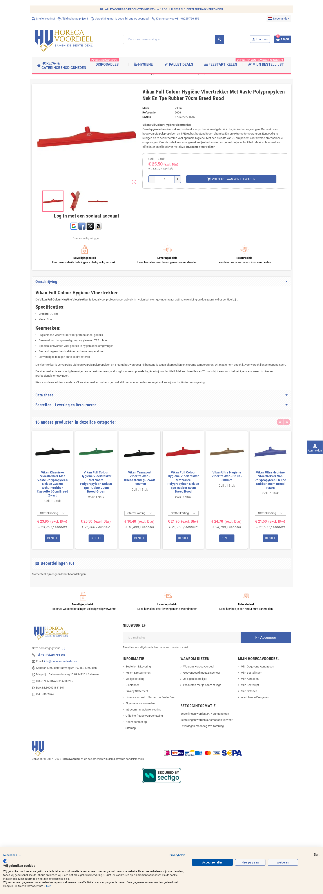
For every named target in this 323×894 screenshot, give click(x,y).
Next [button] (286, 422)
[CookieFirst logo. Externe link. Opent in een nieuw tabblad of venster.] (5, 861)
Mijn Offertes (249, 691)
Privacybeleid (177, 855)
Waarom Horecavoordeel (198, 666)
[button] (12, 855)
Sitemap (130, 728)
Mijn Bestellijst (250, 685)
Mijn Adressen (250, 678)
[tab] (161, 281)
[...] (63, 648)
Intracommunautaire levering (143, 709)
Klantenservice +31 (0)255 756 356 (177, 18)
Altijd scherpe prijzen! (74, 18)
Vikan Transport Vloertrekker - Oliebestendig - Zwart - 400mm (139, 478)
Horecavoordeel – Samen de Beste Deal (150, 697)
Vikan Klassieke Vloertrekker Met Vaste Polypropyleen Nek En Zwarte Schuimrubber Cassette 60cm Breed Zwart (52, 484)
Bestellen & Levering (138, 666)
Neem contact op (136, 721)
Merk (145, 108)
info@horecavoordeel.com (60, 661)
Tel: (50, 654)
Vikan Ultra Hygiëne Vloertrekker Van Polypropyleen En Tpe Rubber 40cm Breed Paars (270, 480)
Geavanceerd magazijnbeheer (201, 672)
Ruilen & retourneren (138, 672)
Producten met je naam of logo (202, 685)
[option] (52, 490)
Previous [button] (280, 422)
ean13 (146, 117)
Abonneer (267, 637)
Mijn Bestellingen (251, 672)
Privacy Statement (136, 691)
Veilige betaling (134, 678)
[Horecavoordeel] (65, 39)
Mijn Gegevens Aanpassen (257, 666)
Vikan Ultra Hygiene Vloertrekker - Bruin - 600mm (227, 476)
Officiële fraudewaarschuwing (144, 715)
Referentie (149, 112)
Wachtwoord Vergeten (255, 697)
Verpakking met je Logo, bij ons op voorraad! (121, 18)
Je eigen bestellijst (195, 678)
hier (48, 886)
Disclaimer (132, 685)
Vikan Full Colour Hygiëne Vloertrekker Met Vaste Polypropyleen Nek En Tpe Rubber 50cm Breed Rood (183, 482)
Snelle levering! (45, 18)
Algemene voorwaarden (140, 703)
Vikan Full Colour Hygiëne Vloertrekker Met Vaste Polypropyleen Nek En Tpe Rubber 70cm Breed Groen (96, 482)
